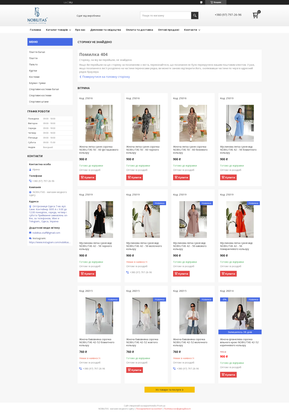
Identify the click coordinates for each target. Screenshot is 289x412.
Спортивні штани (39, 101)
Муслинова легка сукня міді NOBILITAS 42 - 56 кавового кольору (190, 245)
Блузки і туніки (37, 83)
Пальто (33, 64)
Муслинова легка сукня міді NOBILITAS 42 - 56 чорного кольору (95, 245)
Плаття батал (37, 52)
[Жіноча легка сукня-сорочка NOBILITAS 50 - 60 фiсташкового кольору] (99, 123)
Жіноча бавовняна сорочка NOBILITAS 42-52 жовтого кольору (142, 342)
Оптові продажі (168, 29)
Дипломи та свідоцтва (105, 29)
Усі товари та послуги (168, 389)
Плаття (33, 58)
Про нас (80, 29)
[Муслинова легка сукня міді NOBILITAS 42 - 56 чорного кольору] (99, 219)
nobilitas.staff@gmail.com (46, 232)
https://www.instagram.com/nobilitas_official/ (50, 242)
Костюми (34, 76)
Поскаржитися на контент (149, 408)
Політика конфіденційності (177, 408)
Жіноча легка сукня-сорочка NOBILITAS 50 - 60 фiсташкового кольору (98, 149)
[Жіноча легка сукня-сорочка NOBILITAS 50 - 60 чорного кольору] (146, 123)
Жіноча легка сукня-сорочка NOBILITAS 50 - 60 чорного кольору (142, 149)
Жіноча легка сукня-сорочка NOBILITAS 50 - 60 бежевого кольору (190, 149)
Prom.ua (161, 405)
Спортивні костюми (40, 95)
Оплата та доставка (139, 29)
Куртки (33, 70)
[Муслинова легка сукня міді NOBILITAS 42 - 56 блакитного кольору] (240, 123)
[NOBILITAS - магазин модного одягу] (37, 15)
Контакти (190, 29)
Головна (35, 29)
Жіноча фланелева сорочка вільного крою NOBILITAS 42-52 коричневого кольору (239, 342)
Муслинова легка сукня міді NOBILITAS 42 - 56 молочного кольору (144, 245)
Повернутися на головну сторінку (106, 77)
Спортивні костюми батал (44, 89)
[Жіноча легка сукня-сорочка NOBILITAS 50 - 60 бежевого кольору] (193, 123)
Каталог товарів (57, 29)
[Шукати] (194, 15)
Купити (89, 177)
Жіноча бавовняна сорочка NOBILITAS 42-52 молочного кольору (190, 342)
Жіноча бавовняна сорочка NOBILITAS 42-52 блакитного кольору (96, 342)
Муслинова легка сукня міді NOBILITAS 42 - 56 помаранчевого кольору (236, 245)
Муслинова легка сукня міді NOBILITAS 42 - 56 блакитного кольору (238, 149)
